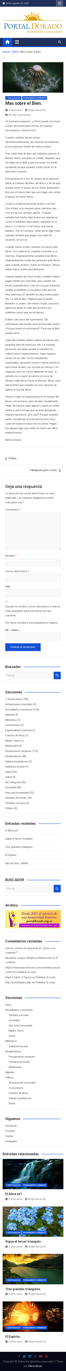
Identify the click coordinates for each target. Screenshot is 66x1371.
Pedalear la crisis (26, 972)
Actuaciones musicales (18, 704)
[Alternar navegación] (17, 42)
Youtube (10, 1130)
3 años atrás (15, 110)
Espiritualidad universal (18, 730)
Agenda (9, 714)
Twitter (9, 1136)
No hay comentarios (20, 114)
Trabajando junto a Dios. (43, 470)
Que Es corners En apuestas (21, 948)
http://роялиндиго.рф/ (18, 982)
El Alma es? (12, 830)
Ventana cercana (15, 803)
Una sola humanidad (17, 792)
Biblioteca (11, 720)
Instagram (11, 1141)
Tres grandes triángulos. (19, 847)
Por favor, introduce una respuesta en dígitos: (31, 622)
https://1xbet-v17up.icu (18, 977)
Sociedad (10, 787)
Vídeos (9, 808)
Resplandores (13, 756)
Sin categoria (12, 782)
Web (7, 586)
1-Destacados (13, 98)
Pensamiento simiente (34, 98)
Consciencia (12, 725)
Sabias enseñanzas (16, 761)
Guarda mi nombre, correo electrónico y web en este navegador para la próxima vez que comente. (32, 611)
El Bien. (13, 458)
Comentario (13, 509)
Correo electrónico (17, 571)
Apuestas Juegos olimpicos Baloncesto (28, 958)
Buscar (57, 675)
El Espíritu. (11, 855)
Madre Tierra (12, 740)
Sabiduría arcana (14, 766)
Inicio (8, 1004)
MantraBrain (35, 1366)
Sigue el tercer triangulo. (19, 838)
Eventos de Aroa (14, 735)
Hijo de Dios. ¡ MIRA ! (17, 863)
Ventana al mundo (15, 797)
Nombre (11, 555)
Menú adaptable (59, 3)
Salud (8, 771)
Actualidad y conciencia (19, 709)
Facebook (11, 1125)
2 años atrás (15, 1199)
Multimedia (11, 745)
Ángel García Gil (37, 110)
